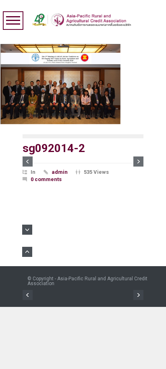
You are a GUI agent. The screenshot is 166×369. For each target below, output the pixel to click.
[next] (138, 161)
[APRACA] (83, 18)
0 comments (46, 179)
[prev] (28, 161)
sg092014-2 (54, 148)
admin (60, 172)
